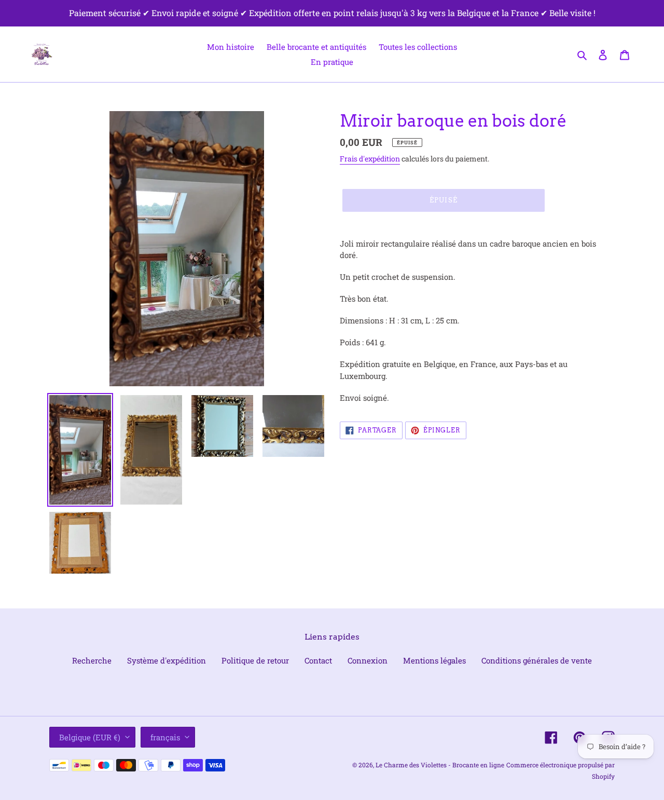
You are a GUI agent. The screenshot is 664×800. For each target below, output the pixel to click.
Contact (318, 660)
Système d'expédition (166, 660)
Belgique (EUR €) (89, 737)
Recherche (92, 660)
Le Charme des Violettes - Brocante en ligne (440, 765)
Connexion (368, 660)
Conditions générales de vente (536, 660)
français (165, 737)
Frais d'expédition (370, 159)
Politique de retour (255, 660)
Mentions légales (434, 660)
